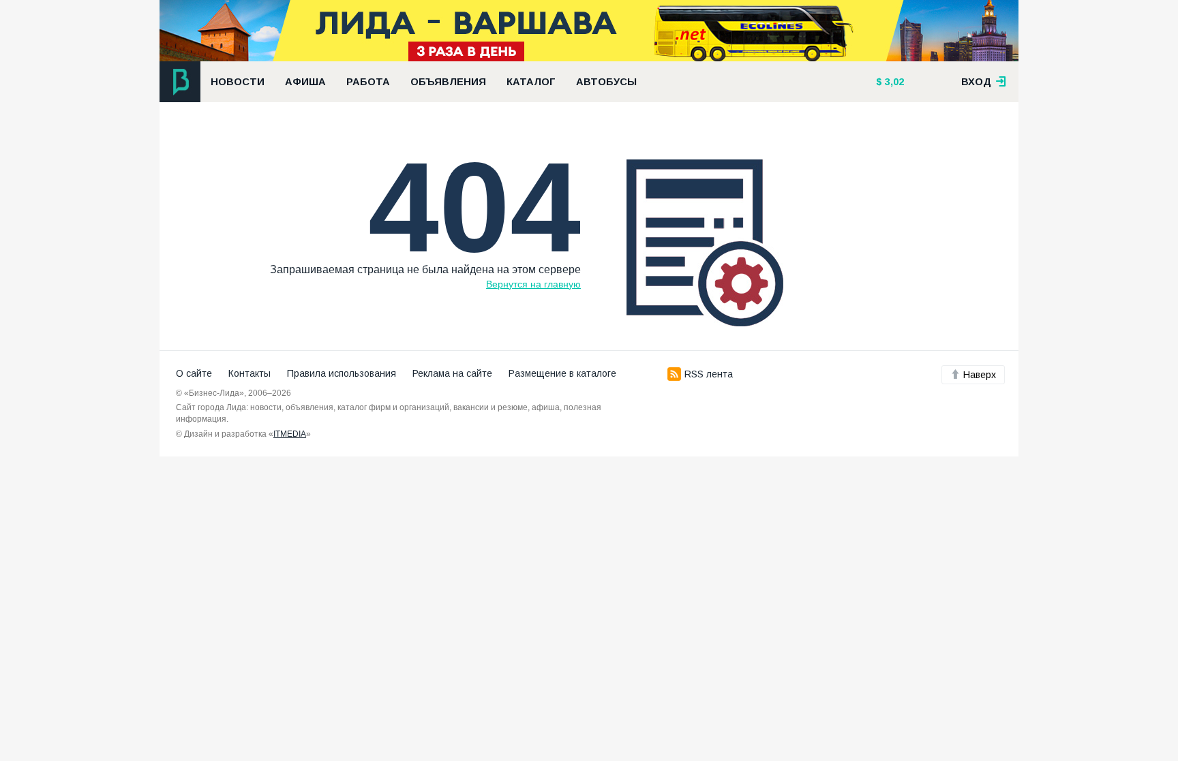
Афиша (305, 81)
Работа (368, 81)
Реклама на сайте (452, 373)
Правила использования (341, 373)
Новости (238, 81)
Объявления (448, 81)
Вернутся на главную (533, 284)
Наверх (979, 374)
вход (977, 81)
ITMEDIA (289, 434)
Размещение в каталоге (562, 373)
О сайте (194, 373)
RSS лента (708, 374)
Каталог (531, 81)
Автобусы (606, 81)
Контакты (249, 373)
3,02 (893, 81)
